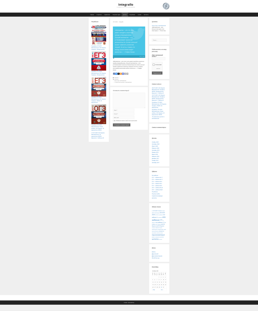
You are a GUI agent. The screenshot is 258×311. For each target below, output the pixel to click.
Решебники (132, 14)
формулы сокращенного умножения (158, 237)
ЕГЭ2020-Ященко (157, 212)
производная (154, 232)
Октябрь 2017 (155, 162)
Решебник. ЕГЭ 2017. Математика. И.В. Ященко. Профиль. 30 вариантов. (98, 47)
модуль (162, 229)
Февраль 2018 (155, 156)
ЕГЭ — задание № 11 (157, 177)
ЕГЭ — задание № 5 (157, 183)
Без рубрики (155, 175)
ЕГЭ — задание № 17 (157, 179)
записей (155, 254)
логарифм (159, 229)
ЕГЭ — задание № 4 (157, 181)
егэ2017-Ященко (158, 224)
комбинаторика (154, 229)
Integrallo (125, 4)
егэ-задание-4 (160, 214)
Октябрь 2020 (155, 144)
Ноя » (162, 289)
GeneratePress (131, 302)
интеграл (153, 227)
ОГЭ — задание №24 (157, 189)
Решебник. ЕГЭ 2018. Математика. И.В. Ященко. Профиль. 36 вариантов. (98, 73)
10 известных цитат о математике (123, 82)
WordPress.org (155, 258)
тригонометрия (158, 235)
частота (160, 239)
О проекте (99, 14)
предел (165, 229)
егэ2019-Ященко (160, 226)
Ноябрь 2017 (155, 160)
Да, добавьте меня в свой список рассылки (125, 120)
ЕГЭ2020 (160, 210)
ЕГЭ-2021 (155, 210)
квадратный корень (158, 227)
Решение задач (116, 14)
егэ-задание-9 (160, 217)
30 (161, 287)
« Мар (153, 289)
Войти (154, 252)
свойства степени (159, 232)
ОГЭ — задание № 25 (157, 187)
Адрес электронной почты (157, 55)
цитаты (116, 79)
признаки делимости (155, 231)
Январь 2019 (155, 152)
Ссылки (139, 14)
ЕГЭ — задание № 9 (157, 185)
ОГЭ (161, 213)
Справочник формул (157, 196)
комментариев (157, 256)
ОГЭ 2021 (156, 214)
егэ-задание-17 (160, 222)
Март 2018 (155, 154)
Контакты (146, 14)
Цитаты (125, 14)
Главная (92, 14)
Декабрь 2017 (155, 158)
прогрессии (161, 231)
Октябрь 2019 (155, 150)
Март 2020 (155, 146)
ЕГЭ (152, 210)
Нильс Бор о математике (120, 80)
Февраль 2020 (155, 148)
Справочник (107, 14)
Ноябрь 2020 (155, 142)
